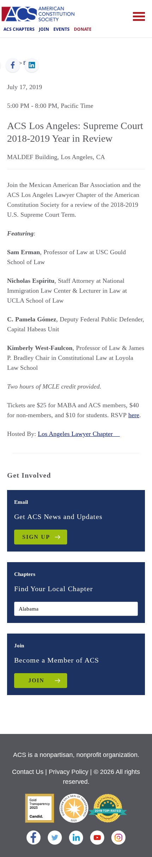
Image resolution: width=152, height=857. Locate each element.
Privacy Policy (68, 771)
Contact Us (27, 771)
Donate (83, 29)
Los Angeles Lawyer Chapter (79, 433)
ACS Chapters (19, 29)
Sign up (36, 537)
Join (44, 29)
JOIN (36, 680)
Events (61, 29)
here (133, 415)
